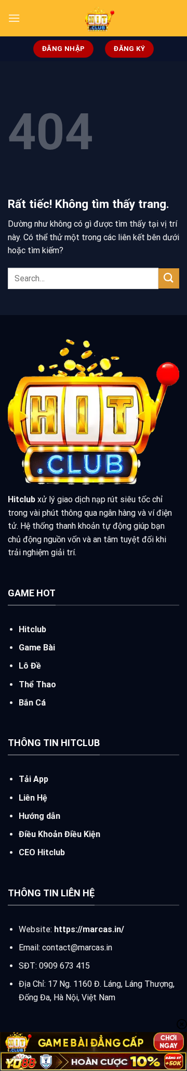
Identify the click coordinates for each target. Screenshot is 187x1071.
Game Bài (37, 647)
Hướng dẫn (39, 816)
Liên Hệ (33, 798)
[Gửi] (168, 278)
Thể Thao (37, 684)
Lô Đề (30, 666)
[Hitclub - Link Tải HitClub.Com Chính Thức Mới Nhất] (99, 18)
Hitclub (32, 629)
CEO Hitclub (42, 852)
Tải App (33, 779)
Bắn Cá (32, 703)
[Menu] (14, 18)
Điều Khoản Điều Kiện (59, 834)
